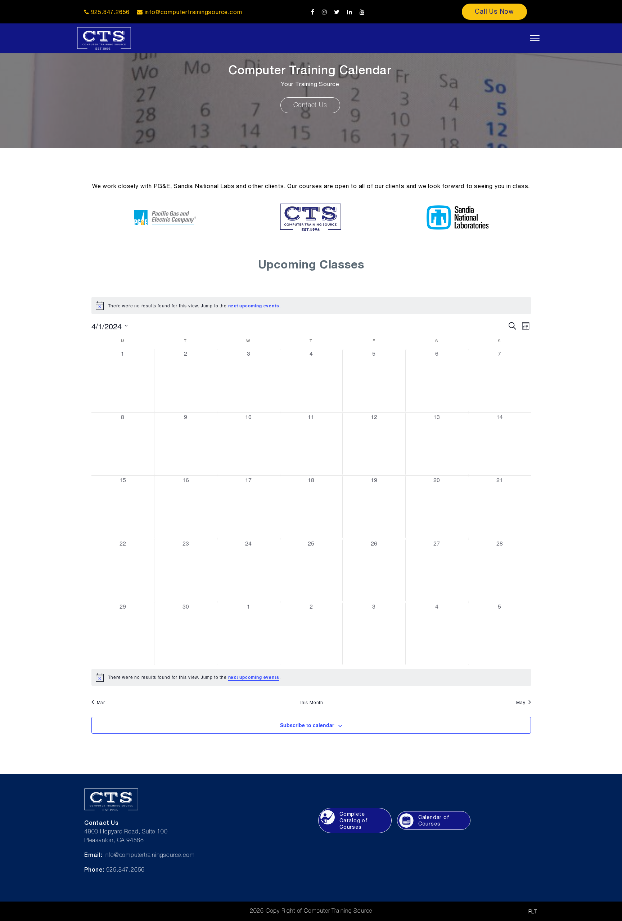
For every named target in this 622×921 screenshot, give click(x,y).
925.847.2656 (109, 12)
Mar (101, 702)
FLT (533, 912)
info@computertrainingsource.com (193, 12)
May (520, 702)
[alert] (311, 305)
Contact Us (310, 105)
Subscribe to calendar (307, 725)
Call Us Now (494, 11)
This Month (311, 702)
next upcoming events (253, 305)
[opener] (535, 38)
